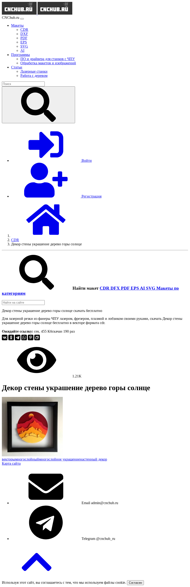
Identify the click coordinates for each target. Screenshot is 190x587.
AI (143, 288)
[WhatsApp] (24, 337)
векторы (8, 459)
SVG (151, 288)
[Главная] (46, 236)
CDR (105, 288)
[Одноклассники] (11, 337)
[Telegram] (17, 337)
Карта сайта (11, 463)
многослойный (27, 459)
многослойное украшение (59, 459)
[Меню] (22, 18)
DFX (116, 288)
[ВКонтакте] (4, 337)
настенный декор (93, 459)
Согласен (135, 582)
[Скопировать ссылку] (37, 337)
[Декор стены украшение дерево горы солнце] (32, 455)
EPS (135, 288)
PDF (126, 288)
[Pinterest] (30, 337)
